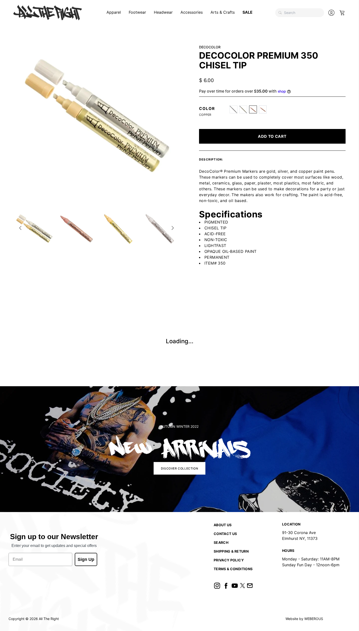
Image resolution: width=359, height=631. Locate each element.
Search (221, 542)
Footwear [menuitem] (137, 12)
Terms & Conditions (233, 569)
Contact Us (225, 534)
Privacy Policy (229, 560)
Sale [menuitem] (248, 12)
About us (223, 525)
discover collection (179, 468)
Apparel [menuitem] (113, 12)
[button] (20, 228)
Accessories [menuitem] (191, 12)
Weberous (313, 619)
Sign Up (86, 559)
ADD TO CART (272, 136)
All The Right (49, 619)
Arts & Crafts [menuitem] (223, 12)
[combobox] (299, 12)
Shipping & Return (231, 551)
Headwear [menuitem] (163, 12)
